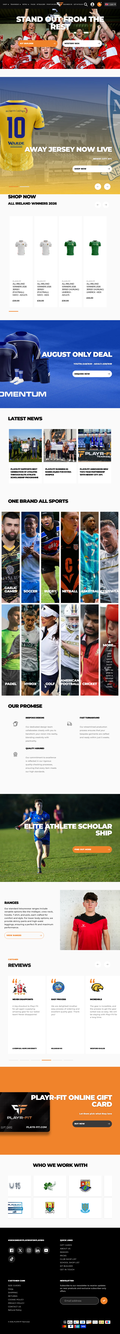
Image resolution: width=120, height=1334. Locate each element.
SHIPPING (13, 1292)
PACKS (63, 1256)
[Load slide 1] (13, 187)
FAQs (10, 1289)
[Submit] (104, 1300)
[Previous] (98, 205)
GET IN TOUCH (67, 1269)
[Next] (106, 205)
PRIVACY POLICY (16, 1303)
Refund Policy (15, 1310)
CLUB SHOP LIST (68, 1259)
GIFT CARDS (66, 1245)
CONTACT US (14, 1307)
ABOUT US (65, 1249)
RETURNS (12, 1296)
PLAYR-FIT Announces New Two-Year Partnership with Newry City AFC (57, 472)
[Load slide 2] (24, 187)
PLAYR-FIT (17, 281)
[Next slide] (107, 186)
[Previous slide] (98, 186)
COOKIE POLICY (16, 1300)
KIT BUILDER (66, 1266)
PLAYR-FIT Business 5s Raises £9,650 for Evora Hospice (21, 472)
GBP (112, 4)
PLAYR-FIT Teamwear (22, 1322)
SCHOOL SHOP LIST (69, 1262)
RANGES (64, 1252)
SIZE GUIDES (14, 1285)
